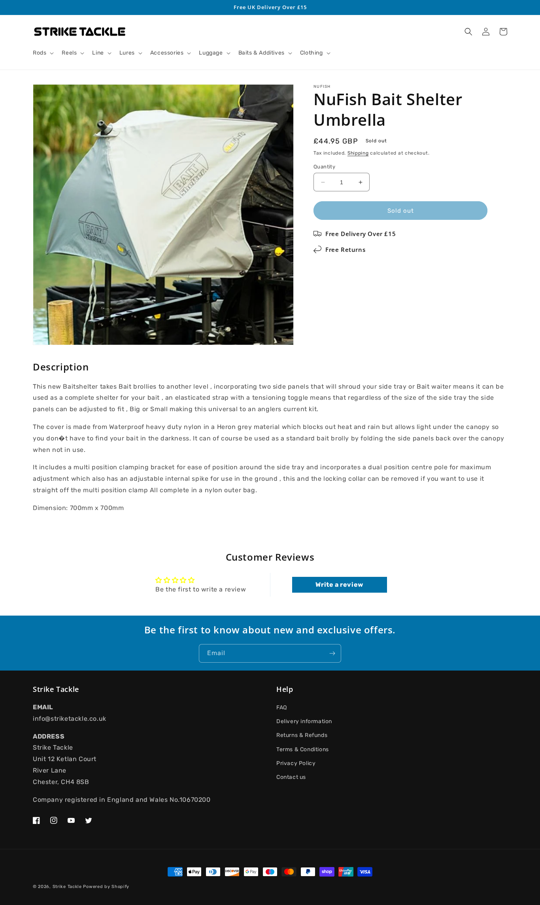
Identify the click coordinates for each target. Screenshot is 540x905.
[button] (42, 53)
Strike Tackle (67, 886)
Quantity (324, 167)
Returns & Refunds (301, 735)
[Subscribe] (332, 653)
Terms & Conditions (302, 749)
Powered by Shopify (106, 886)
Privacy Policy (295, 763)
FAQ (281, 707)
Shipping (358, 153)
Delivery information (304, 721)
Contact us (291, 777)
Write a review (339, 584)
